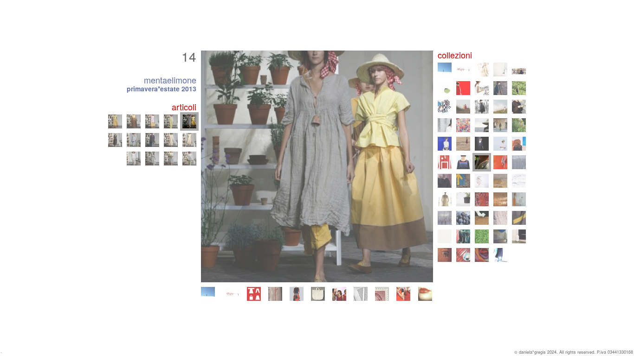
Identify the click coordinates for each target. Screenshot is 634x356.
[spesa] (318, 294)
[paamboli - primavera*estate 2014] (445, 162)
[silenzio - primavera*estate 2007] (519, 199)
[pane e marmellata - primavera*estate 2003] (482, 236)
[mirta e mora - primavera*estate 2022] (519, 88)
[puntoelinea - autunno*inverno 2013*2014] (463, 162)
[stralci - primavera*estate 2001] (463, 255)
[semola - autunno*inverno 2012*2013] (500, 162)
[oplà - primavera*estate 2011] (463, 181)
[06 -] (134, 140)
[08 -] (171, 140)
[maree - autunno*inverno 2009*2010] (519, 181)
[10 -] (115, 121)
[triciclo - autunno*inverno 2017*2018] (500, 125)
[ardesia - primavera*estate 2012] (519, 162)
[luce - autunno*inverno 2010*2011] (482, 181)
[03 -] (171, 158)
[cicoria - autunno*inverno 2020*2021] (482, 107)
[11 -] (134, 121)
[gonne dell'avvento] (297, 294)
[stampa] (361, 294)
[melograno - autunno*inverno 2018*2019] (463, 125)
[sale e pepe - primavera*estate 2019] (445, 125)
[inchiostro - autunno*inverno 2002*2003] (500, 236)
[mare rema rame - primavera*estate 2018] (482, 125)
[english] (425, 294)
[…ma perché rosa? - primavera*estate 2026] (232, 294)
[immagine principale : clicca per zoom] (317, 166)
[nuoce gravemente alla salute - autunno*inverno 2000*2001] (482, 255)
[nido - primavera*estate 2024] (445, 88)
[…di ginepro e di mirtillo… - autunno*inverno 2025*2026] (482, 69)
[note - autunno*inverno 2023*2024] (463, 88)
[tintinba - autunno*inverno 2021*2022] (445, 107)
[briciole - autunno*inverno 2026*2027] (208, 294)
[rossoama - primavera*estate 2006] (463, 218)
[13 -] (171, 121)
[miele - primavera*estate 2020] (500, 107)
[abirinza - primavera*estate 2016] (463, 144)
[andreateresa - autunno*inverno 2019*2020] (519, 107)
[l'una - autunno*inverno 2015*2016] (482, 144)
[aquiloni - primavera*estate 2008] (482, 199)
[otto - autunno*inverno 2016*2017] (445, 144)
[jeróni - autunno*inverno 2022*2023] (500, 88)
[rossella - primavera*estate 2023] (482, 88)
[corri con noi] (403, 294)
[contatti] (382, 294)
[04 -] (189, 158)
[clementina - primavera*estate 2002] (519, 236)
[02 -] (152, 158)
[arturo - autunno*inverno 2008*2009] (463, 199)
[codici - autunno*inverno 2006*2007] (445, 218)
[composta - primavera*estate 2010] (500, 181)
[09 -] (189, 140)
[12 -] (152, 121)
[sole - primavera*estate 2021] (463, 107)
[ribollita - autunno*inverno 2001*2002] (445, 255)
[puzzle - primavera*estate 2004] (445, 236)
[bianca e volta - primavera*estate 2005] (500, 218)
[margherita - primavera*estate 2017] (519, 125)
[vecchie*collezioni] (275, 294)
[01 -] (134, 158)
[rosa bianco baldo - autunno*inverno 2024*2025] (519, 69)
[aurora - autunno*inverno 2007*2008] (500, 199)
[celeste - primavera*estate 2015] (500, 144)
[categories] (254, 294)
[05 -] (115, 140)
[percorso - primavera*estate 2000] (500, 255)
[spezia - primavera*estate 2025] (500, 69)
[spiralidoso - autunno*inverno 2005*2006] (482, 218)
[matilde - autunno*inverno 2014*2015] (519, 144)
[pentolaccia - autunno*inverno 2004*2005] (519, 218)
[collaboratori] (339, 294)
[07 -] (152, 140)
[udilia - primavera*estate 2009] (445, 199)
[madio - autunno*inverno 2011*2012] (445, 181)
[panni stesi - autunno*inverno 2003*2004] (463, 236)
